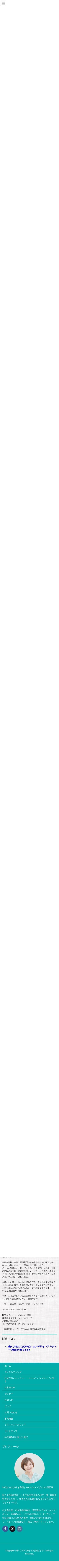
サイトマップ (11, 1430)
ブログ (8, 1406)
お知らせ (9, 1399)
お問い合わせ (11, 1412)
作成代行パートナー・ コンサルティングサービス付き (29, 1380)
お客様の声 (10, 1387)
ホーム (8, 1365)
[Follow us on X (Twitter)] (12, 1529)
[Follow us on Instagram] (19, 1529)
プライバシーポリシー (15, 1424)
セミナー (9, 1393)
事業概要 (9, 1418)
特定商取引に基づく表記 (16, 1437)
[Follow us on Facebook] (5, 1529)
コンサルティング (13, 1371)
